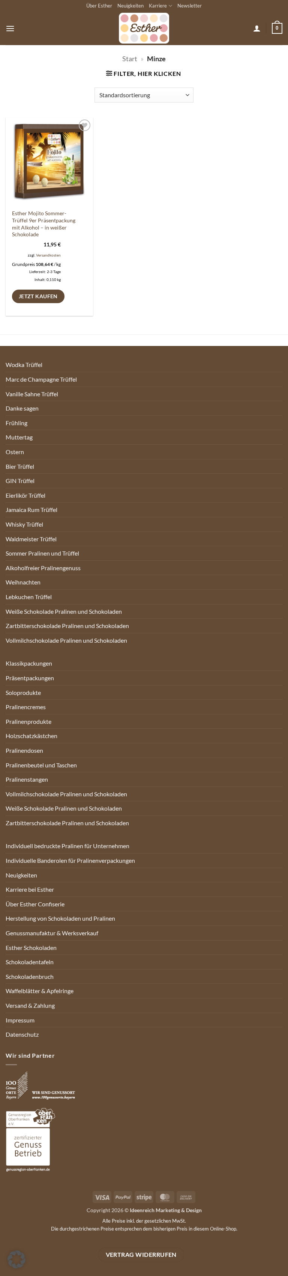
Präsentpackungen (30, 677)
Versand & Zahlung (30, 1005)
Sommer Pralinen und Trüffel (42, 553)
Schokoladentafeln (30, 961)
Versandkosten (48, 255)
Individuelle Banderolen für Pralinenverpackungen (70, 860)
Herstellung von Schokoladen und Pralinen (60, 918)
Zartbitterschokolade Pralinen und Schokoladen (67, 625)
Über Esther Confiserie (35, 904)
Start (129, 58)
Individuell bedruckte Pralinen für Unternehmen (67, 845)
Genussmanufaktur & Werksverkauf (52, 932)
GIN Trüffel (20, 480)
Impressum (20, 1020)
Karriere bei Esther (30, 889)
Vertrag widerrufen (141, 1254)
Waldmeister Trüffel (31, 538)
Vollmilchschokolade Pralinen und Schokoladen (66, 640)
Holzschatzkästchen (31, 735)
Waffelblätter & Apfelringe (40, 990)
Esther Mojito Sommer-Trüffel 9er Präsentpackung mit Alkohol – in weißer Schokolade (43, 223)
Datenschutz (22, 1034)
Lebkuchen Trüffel (29, 596)
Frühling (16, 422)
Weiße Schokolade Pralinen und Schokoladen (64, 611)
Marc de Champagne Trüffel (41, 379)
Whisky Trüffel (24, 524)
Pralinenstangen (27, 779)
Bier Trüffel (20, 466)
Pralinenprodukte (28, 721)
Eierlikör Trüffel (25, 495)
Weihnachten (23, 582)
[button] (10, 28)
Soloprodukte (23, 692)
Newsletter (189, 6)
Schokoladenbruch (30, 976)
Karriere (158, 6)
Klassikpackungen (29, 663)
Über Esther (99, 6)
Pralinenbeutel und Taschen (41, 765)
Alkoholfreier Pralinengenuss (43, 567)
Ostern (15, 451)
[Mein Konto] (257, 28)
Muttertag (19, 437)
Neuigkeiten (130, 6)
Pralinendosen (24, 750)
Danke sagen (22, 408)
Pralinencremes (26, 706)
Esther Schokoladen (31, 947)
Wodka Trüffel (24, 364)
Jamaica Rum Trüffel (31, 509)
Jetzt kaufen (38, 296)
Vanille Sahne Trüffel (32, 393)
